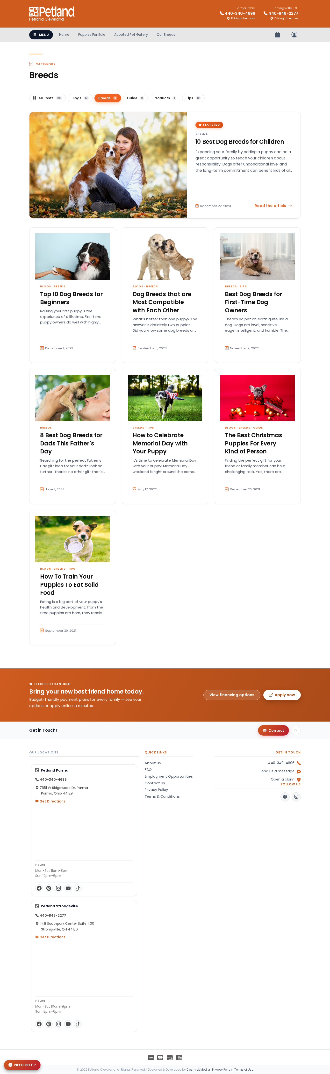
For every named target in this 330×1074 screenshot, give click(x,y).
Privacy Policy (156, 789)
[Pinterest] (49, 888)
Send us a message (277, 771)
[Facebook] (39, 888)
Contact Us (155, 783)
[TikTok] (78, 888)
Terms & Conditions (162, 796)
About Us (153, 763)
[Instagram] (58, 888)
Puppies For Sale (91, 34)
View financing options (231, 694)
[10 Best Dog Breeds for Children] (108, 165)
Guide (258, 428)
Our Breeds (166, 34)
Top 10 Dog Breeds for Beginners (71, 298)
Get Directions (52, 801)
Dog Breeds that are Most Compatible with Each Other (162, 302)
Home (64, 34)
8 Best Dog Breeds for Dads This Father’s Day (71, 443)
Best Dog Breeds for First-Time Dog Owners (253, 302)
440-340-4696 (281, 762)
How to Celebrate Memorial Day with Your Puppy (160, 443)
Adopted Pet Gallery (131, 34)
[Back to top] (296, 730)
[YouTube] (68, 888)
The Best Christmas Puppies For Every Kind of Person (253, 443)
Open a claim (282, 779)
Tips (242, 286)
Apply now (285, 694)
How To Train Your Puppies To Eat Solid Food (69, 585)
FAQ (148, 769)
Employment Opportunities (169, 776)
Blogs (45, 286)
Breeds (201, 134)
